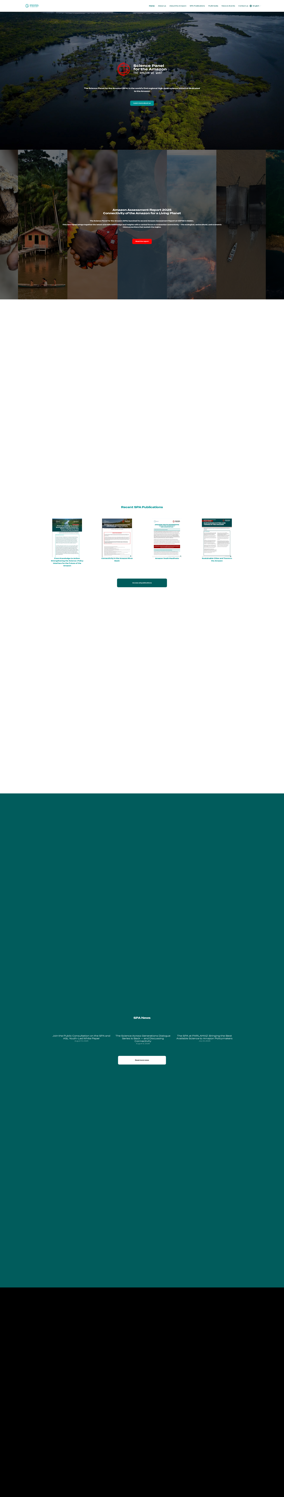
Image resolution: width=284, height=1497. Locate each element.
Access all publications (142, 583)
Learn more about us (142, 103)
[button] (230, 1026)
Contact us (243, 6)
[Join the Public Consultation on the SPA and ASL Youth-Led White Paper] (81, 1031)
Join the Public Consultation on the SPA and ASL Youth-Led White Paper (81, 1037)
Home (152, 6)
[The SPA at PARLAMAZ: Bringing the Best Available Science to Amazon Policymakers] (204, 1031)
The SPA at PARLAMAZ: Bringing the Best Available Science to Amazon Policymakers (204, 1037)
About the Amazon (177, 6)
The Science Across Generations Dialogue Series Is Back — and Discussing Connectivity (142, 1038)
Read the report (142, 241)
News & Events (228, 6)
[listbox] (255, 6)
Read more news (142, 1060)
